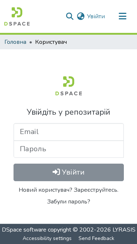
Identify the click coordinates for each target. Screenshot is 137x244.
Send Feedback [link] (96, 238)
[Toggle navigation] (122, 16)
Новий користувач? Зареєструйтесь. (68, 190)
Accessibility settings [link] (47, 238)
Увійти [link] (96, 16)
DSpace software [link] (24, 230)
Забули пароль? (68, 202)
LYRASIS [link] (124, 230)
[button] (17, 16)
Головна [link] (15, 42)
